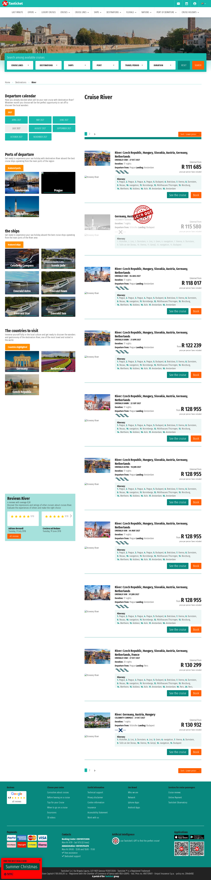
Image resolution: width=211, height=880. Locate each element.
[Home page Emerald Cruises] (122, 171)
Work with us (93, 817)
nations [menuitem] (145, 12)
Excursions (51, 812)
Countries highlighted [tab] (17, 347)
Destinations (20, 82)
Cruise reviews (174, 792)
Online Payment (175, 797)
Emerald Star (121, 159)
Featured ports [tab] (14, 168)
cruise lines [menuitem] (80, 12)
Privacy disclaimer (95, 797)
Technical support (95, 792)
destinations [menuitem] (113, 12)
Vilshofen (134, 725)
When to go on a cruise (57, 807)
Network (131, 797)
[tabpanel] (40, 129)
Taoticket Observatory (177, 802)
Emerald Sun (121, 530)
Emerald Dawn (122, 339)
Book (196, 195)
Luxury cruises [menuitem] (48, 12)
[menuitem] (178, 3)
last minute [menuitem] (17, 12)
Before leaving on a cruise (58, 797)
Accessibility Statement (98, 812)
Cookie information (96, 802)
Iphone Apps (133, 802)
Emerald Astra (122, 467)
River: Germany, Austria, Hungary (135, 714)
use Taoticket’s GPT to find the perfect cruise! (139, 840)
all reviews (14, 536)
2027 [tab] (10, 112)
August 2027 (40, 128)
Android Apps (134, 807)
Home (7, 82)
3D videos (51, 817)
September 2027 (64, 128)
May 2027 (40, 120)
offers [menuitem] (31, 12)
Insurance (92, 807)
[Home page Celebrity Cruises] (120, 729)
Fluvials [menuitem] (130, 12)
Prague (132, 167)
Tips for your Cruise (55, 802)
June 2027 (64, 120)
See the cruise (177, 195)
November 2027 (40, 137)
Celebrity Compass (124, 717)
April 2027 (16, 120)
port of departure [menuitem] (165, 12)
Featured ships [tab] (14, 244)
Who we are (133, 792)
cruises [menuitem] (63, 12)
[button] (71, 516)
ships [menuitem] (96, 12)
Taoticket (109, 876)
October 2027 (16, 137)
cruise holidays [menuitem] (189, 12)
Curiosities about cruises (58, 792)
